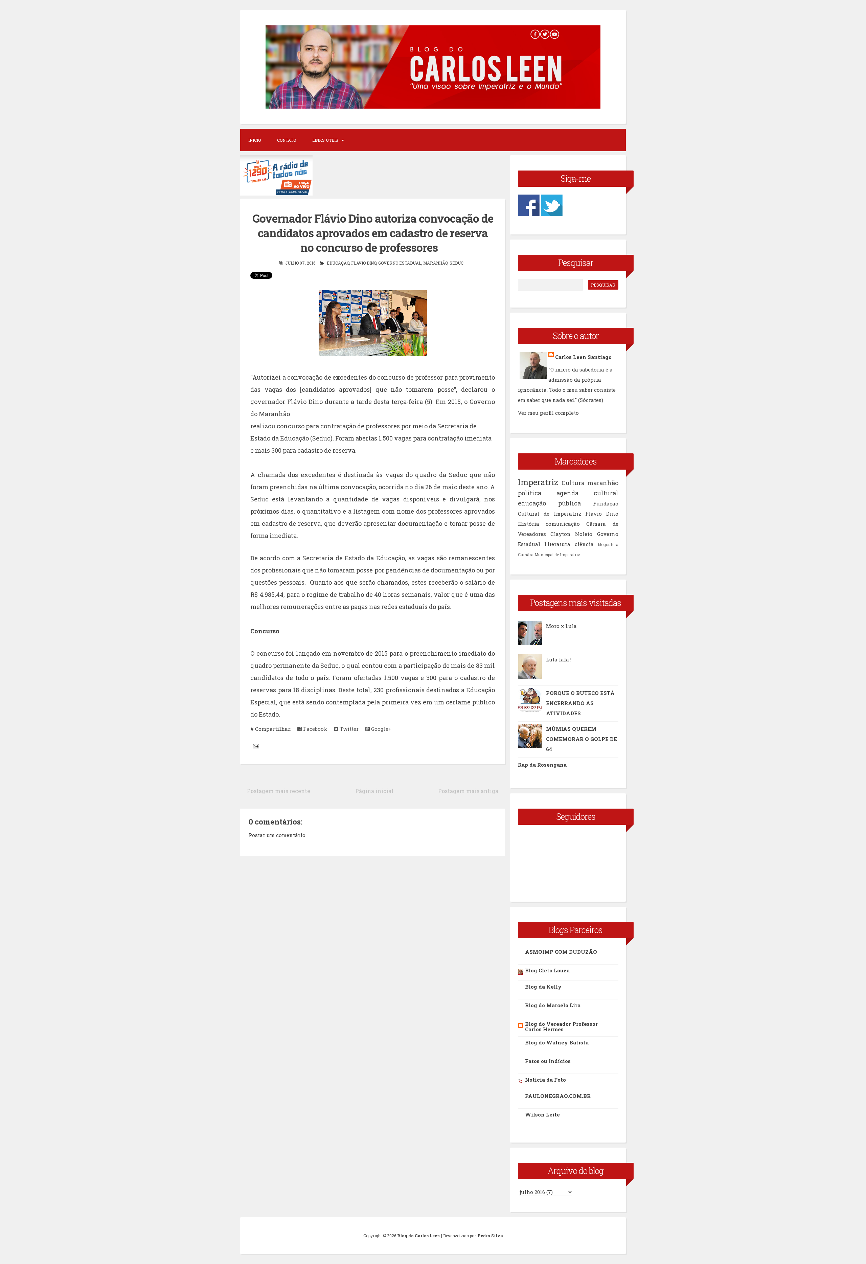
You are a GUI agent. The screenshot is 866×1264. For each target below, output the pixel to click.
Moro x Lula (561, 626)
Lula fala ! (558, 659)
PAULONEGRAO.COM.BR (558, 1095)
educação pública (549, 503)
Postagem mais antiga (468, 790)
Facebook (314, 728)
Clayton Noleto (571, 534)
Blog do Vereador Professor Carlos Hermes (561, 1026)
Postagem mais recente (278, 790)
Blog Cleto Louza (547, 970)
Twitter (348, 728)
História (528, 523)
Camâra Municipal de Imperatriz (549, 554)
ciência (584, 544)
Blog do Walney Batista (557, 1042)
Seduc (456, 263)
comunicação (563, 523)
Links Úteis (325, 140)
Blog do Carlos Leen (418, 1235)
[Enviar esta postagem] (255, 745)
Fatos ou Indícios (548, 1061)
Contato (286, 140)
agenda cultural (587, 493)
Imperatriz (538, 482)
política (529, 493)
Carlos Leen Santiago (583, 357)
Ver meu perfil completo (548, 412)
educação (338, 263)
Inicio (254, 140)
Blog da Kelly (543, 986)
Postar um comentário (277, 835)
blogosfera (608, 544)
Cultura (573, 483)
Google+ (380, 728)
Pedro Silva (490, 1235)
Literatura (557, 544)
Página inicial (374, 790)
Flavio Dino (363, 263)
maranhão (435, 263)
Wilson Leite (542, 1114)
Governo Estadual (399, 263)
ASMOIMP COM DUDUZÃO (561, 951)
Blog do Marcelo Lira (552, 1005)
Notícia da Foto (545, 1079)
